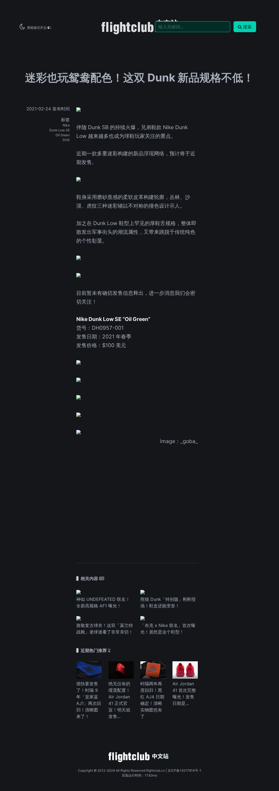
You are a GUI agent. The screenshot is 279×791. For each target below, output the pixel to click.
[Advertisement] (137, 500)
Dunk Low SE (59, 130)
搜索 (247, 26)
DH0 (66, 140)
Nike (66, 125)
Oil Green (63, 135)
